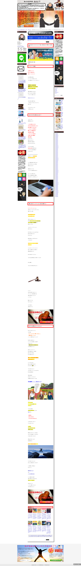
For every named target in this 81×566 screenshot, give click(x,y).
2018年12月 (57, 182)
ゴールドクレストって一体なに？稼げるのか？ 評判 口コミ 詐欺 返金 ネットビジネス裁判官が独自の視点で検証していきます (30, 516)
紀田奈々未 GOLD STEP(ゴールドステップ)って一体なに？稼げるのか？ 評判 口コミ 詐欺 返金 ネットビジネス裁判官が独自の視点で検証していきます (35, 528)
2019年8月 (57, 174)
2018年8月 (57, 186)
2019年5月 (57, 177)
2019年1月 (57, 181)
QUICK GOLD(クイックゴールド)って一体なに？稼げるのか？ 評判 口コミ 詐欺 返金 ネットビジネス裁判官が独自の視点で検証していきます (39, 528)
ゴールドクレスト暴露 (41, 535)
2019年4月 (57, 178)
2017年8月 (57, 194)
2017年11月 (57, 191)
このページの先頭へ (77, 564)
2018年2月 (57, 189)
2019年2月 (57, 180)
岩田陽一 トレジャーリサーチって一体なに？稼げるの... (62, 120)
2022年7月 (57, 138)
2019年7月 (57, 175)
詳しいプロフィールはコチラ (21, 46)
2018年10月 (57, 184)
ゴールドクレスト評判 (42, 536)
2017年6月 (57, 196)
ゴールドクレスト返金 (48, 536)
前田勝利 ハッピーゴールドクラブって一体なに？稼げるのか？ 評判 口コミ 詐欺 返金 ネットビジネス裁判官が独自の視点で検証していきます (49, 516)
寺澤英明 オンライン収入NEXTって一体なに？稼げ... (62, 102)
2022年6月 (57, 139)
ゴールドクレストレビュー (33, 535)
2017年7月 (57, 195)
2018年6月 (57, 187)
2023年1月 (57, 134)
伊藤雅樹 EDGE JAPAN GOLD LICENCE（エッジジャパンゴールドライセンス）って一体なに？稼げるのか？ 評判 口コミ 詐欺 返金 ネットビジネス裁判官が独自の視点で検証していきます (49, 529)
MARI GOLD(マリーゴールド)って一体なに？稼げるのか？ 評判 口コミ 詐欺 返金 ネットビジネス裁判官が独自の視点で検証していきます (39, 516)
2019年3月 (57, 179)
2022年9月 (57, 136)
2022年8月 (57, 137)
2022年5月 (57, 140)
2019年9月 (57, 173)
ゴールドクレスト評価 (36, 536)
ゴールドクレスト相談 (47, 535)
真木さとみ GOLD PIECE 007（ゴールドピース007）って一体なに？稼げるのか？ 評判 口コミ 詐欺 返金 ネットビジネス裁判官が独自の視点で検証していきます (30, 529)
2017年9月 (57, 193)
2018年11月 (57, 183)
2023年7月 (57, 133)
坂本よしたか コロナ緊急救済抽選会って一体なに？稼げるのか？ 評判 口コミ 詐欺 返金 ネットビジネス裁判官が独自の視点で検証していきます (44, 516)
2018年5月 (57, 188)
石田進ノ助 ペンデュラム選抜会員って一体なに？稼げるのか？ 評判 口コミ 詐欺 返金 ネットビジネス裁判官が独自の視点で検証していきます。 (44, 528)
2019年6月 (57, 176)
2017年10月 (57, 192)
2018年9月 (57, 185)
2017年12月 (57, 190)
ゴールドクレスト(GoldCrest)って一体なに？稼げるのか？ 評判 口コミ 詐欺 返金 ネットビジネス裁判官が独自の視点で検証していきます (35, 516)
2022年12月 (57, 135)
